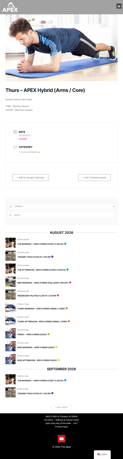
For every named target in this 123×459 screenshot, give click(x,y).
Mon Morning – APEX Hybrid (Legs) (36, 347)
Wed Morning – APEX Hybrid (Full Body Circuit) (42, 283)
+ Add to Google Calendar (30, 177)
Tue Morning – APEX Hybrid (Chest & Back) (40, 244)
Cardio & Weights (29, 152)
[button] (119, 6)
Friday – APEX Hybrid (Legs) (32, 334)
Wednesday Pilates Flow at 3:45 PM (36, 295)
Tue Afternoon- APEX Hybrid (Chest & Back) (41, 270)
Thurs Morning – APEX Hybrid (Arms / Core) (41, 308)
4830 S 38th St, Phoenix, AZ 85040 (62, 416)
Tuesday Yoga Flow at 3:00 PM (34, 257)
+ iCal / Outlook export (94, 177)
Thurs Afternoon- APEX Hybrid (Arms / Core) (42, 321)
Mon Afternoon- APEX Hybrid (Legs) (37, 360)
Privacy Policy (61, 426)
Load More (62, 407)
